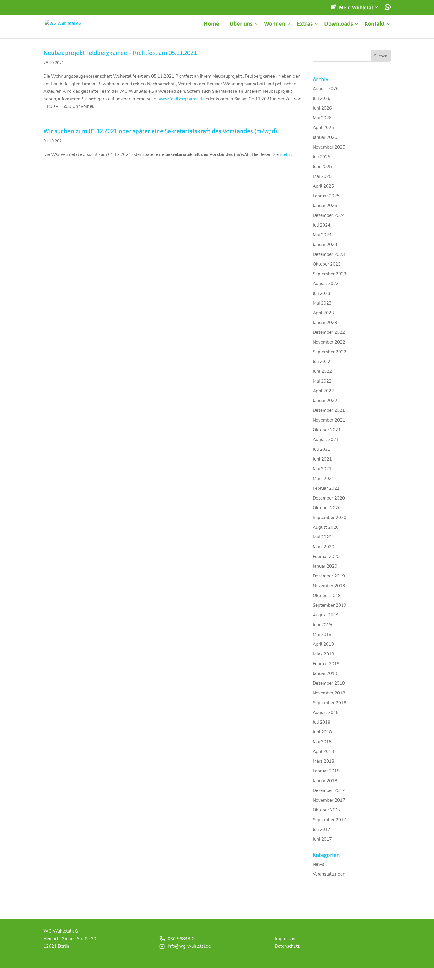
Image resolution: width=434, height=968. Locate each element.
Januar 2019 (325, 673)
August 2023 (326, 284)
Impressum (286, 939)
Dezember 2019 (329, 576)
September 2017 (329, 820)
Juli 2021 (321, 449)
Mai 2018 (322, 742)
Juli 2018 (321, 722)
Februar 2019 (326, 664)
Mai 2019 (322, 634)
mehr (285, 154)
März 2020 (323, 547)
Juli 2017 (321, 829)
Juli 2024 (321, 225)
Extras (305, 24)
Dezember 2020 (329, 498)
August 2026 (326, 89)
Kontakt (374, 24)
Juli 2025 (321, 157)
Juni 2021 (322, 459)
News (318, 864)
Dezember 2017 (329, 790)
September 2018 (329, 703)
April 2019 (323, 644)
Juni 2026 (322, 108)
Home (211, 24)
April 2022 (323, 391)
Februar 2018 (326, 771)
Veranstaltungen (329, 874)
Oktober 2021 (327, 430)
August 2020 (326, 527)
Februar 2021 (326, 488)
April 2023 (323, 313)
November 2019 (329, 586)
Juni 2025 (322, 167)
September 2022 (329, 352)
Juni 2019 (322, 625)
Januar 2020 (325, 566)
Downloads (338, 24)
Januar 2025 (325, 206)
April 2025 (323, 186)
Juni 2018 (322, 732)
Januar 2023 (325, 323)
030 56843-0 (181, 939)
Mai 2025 (322, 176)
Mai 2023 (322, 303)
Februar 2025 (326, 196)
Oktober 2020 (327, 508)
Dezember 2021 (329, 410)
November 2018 (329, 693)
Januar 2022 (325, 401)
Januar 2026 (325, 137)
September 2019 (329, 605)
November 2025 (329, 147)
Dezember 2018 (329, 683)
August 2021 (326, 439)
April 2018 (323, 751)
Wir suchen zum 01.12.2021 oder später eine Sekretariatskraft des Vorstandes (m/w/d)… (162, 131)
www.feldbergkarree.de (181, 99)
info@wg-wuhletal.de (189, 946)
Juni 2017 (322, 839)
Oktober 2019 (327, 595)
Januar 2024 (325, 245)
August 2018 (326, 712)
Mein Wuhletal (356, 7)
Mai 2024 (322, 235)
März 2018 (323, 761)
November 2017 (329, 800)
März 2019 (323, 654)
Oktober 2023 (327, 264)
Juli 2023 (321, 293)
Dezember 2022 (329, 332)
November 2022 (329, 342)
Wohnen (274, 24)
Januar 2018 (325, 781)
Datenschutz (287, 946)
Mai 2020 (322, 537)
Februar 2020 (326, 556)
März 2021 (323, 478)
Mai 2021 (322, 469)
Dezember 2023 (329, 254)
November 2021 (329, 420)
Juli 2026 (321, 98)
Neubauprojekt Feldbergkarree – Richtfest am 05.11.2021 (120, 52)
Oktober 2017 (327, 810)
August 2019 (326, 615)
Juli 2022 (321, 362)
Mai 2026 (322, 118)
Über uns (240, 24)
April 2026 (323, 128)
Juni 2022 (322, 371)
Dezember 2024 (329, 215)
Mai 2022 (322, 381)
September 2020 (329, 517)
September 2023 (329, 274)
